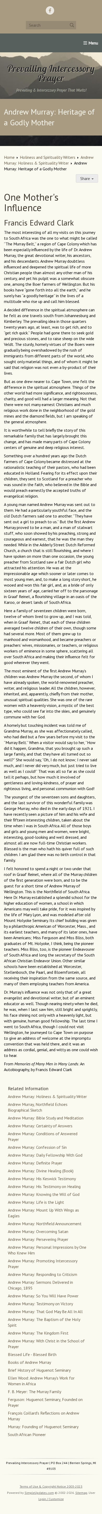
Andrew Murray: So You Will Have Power (43, 1295)
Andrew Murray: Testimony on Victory (40, 1303)
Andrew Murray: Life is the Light (36, 1202)
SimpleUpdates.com (39, 1493)
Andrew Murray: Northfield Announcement (45, 1223)
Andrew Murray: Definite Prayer (35, 1163)
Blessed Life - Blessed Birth (32, 1354)
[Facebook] (50, 10)
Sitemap (81, 1493)
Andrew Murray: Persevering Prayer (38, 1239)
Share (85, 178)
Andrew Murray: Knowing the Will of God (44, 1194)
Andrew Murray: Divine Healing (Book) (40, 1170)
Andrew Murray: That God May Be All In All (45, 1311)
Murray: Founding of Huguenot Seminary (43, 1426)
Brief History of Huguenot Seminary (39, 1370)
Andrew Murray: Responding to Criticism (42, 1274)
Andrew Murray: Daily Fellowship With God (45, 1155)
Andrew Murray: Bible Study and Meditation (45, 1118)
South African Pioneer (27, 1434)
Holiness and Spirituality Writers (47, 157)
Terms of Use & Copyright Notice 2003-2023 (51, 1486)
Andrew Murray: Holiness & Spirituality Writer (47, 1096)
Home (9, 157)
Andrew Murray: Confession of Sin (37, 1147)
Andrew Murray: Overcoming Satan (38, 1231)
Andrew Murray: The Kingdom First (38, 1333)
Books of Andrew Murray (29, 1362)
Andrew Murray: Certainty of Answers (40, 1125)
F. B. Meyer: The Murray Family (34, 1391)
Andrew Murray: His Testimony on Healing (44, 1186)
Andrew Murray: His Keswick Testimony (42, 1178)
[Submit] (72, 25)
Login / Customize (51, 1499)
